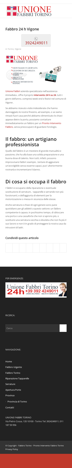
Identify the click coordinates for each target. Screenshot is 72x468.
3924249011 (36, 42)
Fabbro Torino (12, 372)
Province (10, 395)
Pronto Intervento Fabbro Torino (48, 445)
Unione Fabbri (12, 91)
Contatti (9, 407)
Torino (11, 49)
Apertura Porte (13, 389)
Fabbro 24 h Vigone (22, 29)
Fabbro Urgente (13, 367)
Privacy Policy (11, 449)
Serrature (10, 384)
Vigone (18, 49)
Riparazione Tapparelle (17, 378)
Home (8, 361)
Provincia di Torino (17, 401)
